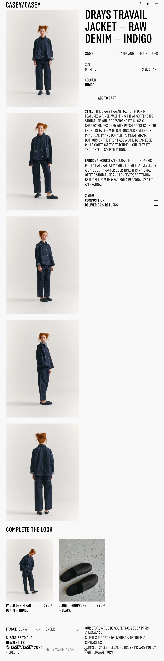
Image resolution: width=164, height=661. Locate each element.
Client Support (97, 638)
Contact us (93, 643)
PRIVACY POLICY (145, 648)
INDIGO (90, 85)
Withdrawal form (100, 652)
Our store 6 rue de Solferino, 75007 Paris (117, 628)
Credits (13, 652)
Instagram (95, 633)
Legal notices (121, 648)
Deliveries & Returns (127, 638)
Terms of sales (96, 648)
